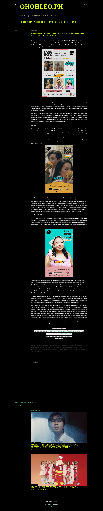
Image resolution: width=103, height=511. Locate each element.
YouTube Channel (65, 334)
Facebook (79, 331)
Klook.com (18, 405)
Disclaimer (70, 22)
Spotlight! (26, 22)
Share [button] (16, 30)
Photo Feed (40, 22)
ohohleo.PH (41, 7)
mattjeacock (55, 504)
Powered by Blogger (52, 501)
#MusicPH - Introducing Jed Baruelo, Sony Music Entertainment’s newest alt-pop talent (54, 446)
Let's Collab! (55, 22)
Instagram (61, 331)
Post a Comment (38, 449)
